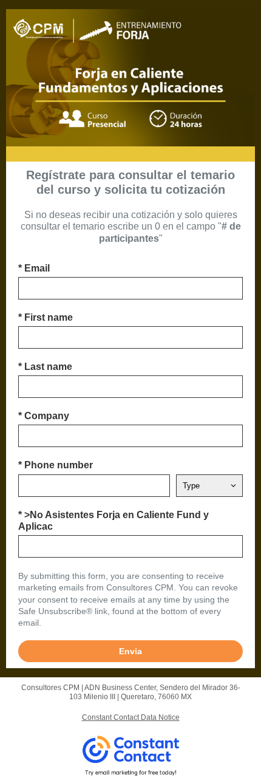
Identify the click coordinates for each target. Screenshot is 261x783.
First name (45, 317)
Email (34, 268)
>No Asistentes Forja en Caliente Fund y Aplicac (113, 521)
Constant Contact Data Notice (131, 717)
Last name (45, 366)
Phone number (55, 465)
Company (43, 416)
